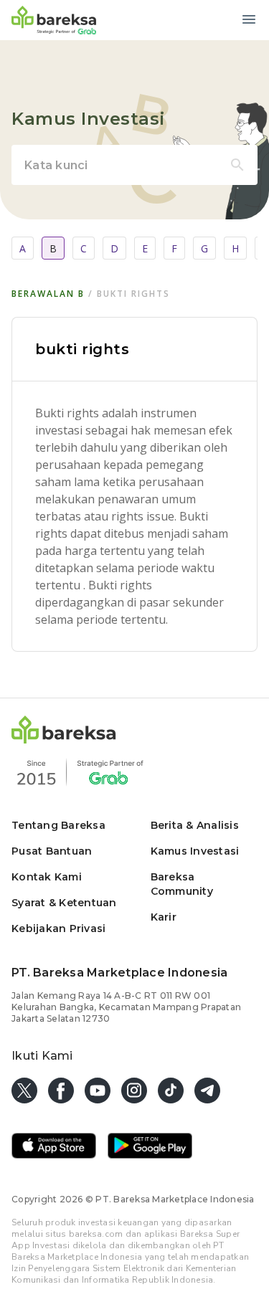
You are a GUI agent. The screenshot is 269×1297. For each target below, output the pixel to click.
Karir (163, 917)
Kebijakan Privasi (58, 928)
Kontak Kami (46, 876)
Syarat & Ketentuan (64, 902)
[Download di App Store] (53, 1147)
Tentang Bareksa (58, 825)
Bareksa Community (182, 884)
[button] (63, 739)
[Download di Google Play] (150, 1147)
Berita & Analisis (195, 825)
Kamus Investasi (195, 851)
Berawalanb (48, 294)
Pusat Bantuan (51, 851)
